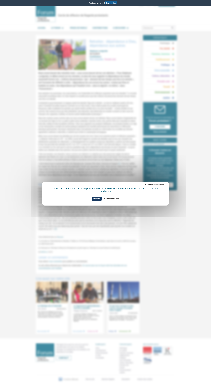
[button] (207, 2)
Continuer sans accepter (154, 185)
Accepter (96, 199)
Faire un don (111, 3)
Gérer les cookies (111, 199)
